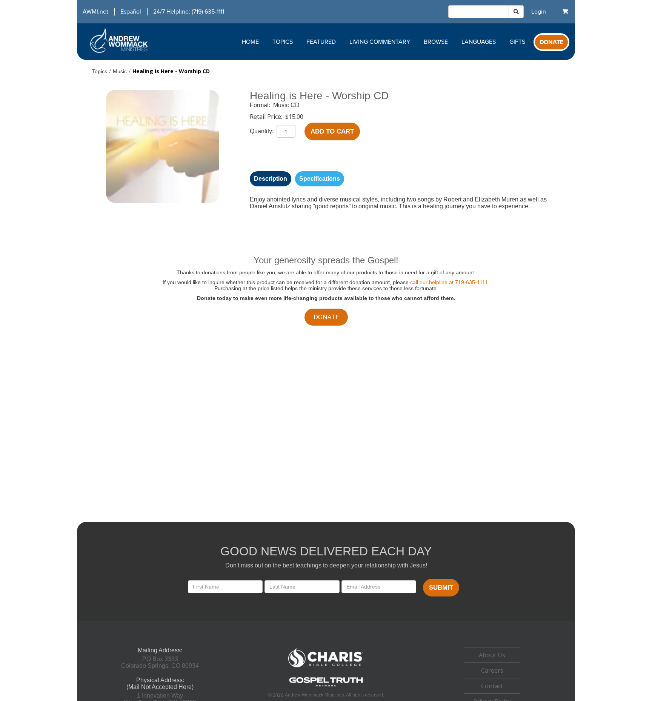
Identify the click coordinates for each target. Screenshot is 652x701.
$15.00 (294, 116)
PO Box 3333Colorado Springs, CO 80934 (160, 662)
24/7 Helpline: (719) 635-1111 (188, 11)
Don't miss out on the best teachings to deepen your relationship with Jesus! (326, 565)
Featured (321, 41)
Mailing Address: (160, 650)
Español (130, 11)
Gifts (517, 41)
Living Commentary (379, 41)
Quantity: (262, 131)
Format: (261, 105)
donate (326, 317)
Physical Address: (160, 680)
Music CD (286, 105)
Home (250, 41)
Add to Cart (332, 131)
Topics (282, 41)
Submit (441, 587)
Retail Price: (267, 116)
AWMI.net (95, 11)
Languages (478, 41)
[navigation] (150, 11)
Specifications (319, 178)
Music (120, 71)
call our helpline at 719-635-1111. (449, 282)
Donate (551, 42)
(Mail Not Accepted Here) (160, 687)
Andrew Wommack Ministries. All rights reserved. (334, 695)
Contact (492, 686)
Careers (492, 670)
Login (538, 11)
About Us (492, 655)
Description (270, 178)
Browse (436, 41)
